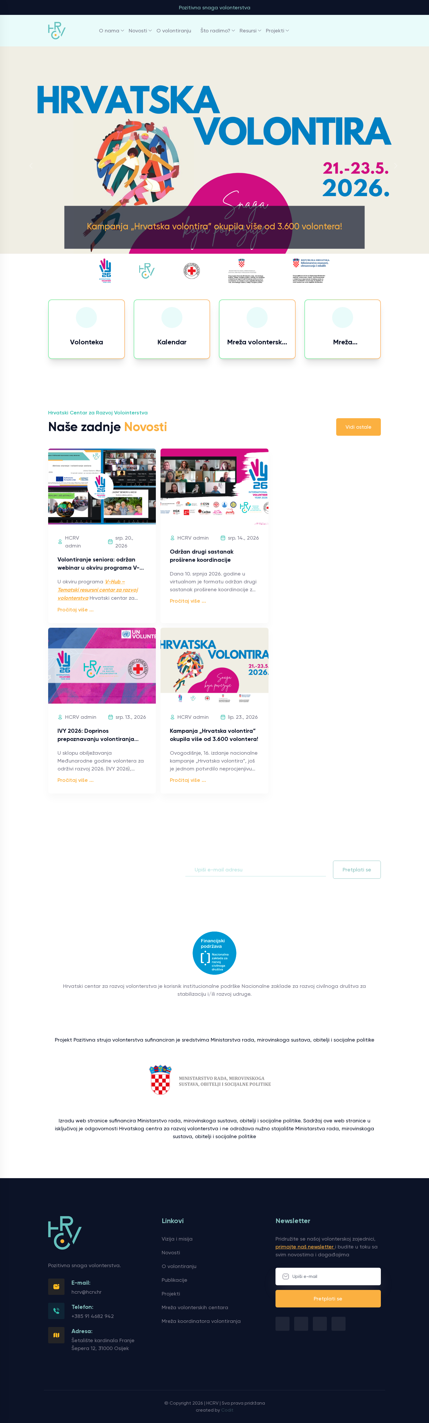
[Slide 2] (214, 282)
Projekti (275, 30)
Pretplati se (357, 869)
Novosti (138, 30)
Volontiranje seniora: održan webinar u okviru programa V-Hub (98, 567)
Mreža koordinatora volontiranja (201, 1321)
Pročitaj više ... (75, 609)
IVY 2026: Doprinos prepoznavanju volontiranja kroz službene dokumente (95, 739)
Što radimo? (215, 30)
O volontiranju (173, 30)
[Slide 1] (204, 282)
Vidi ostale (359, 427)
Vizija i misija (177, 1239)
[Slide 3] (225, 282)
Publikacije (174, 1280)
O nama (109, 30)
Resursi (248, 30)
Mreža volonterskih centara (195, 1307)
